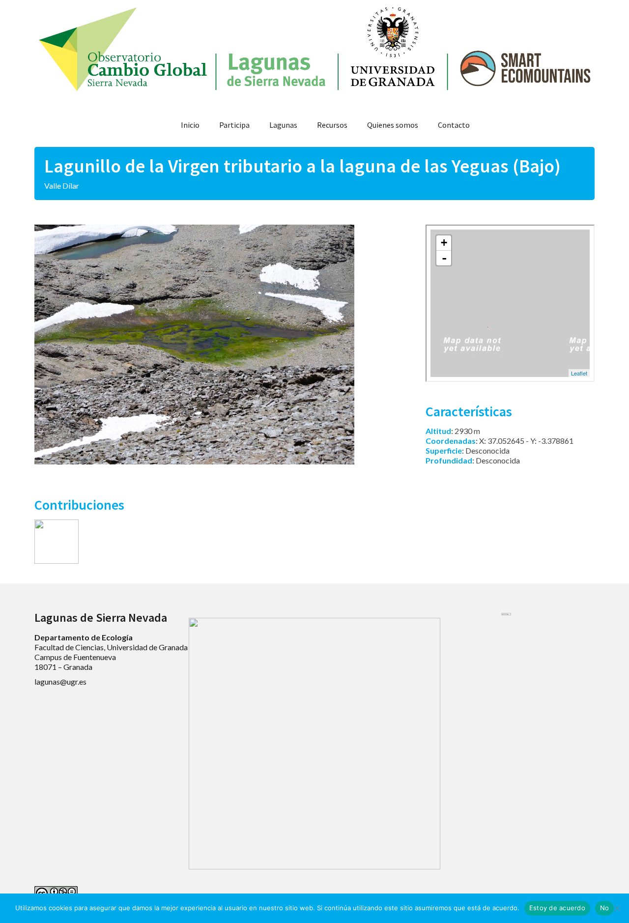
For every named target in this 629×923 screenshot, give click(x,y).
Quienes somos (392, 125)
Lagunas (283, 125)
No (604, 908)
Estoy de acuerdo (557, 908)
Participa (234, 125)
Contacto (454, 125)
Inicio (190, 125)
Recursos (332, 125)
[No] (617, 908)
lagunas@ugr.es (60, 681)
